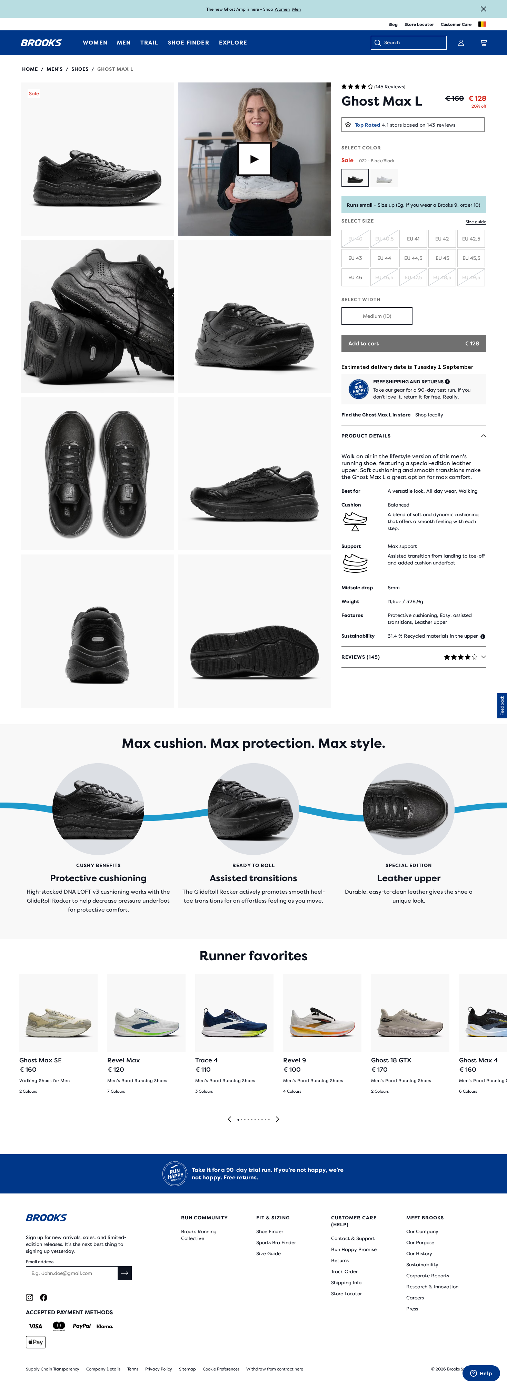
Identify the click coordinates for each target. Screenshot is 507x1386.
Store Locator (419, 24)
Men (296, 9)
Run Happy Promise (354, 1249)
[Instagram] (29, 1297)
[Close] (483, 9)
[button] (97, 159)
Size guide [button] (476, 221)
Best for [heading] (350, 491)
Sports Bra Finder (276, 1242)
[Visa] (36, 1326)
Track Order (344, 1271)
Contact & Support (353, 1238)
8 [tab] (261, 1120)
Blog (393, 24)
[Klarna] (105, 1326)
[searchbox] (411, 43)
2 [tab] (241, 1120)
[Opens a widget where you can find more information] (481, 1374)
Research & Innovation (432, 1286)
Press (412, 1308)
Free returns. (240, 1177)
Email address (39, 1261)
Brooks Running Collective (199, 1235)
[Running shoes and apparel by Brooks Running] (41, 42)
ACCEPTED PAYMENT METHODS (69, 1312)
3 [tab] (244, 1120)
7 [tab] (258, 1120)
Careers (415, 1297)
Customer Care (456, 24)
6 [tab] (255, 1120)
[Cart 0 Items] (483, 43)
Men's (55, 69)
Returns (340, 1260)
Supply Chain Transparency (52, 1369)
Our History (419, 1253)
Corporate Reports (427, 1275)
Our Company (422, 1231)
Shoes (80, 69)
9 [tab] (265, 1120)
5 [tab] (251, 1120)
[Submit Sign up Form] (125, 1273)
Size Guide (268, 1253)
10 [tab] (268, 1120)
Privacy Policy (158, 1369)
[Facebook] (43, 1297)
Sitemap (187, 1369)
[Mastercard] (59, 1326)
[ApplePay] (36, 1342)
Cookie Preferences (221, 1369)
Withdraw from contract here (274, 1369)
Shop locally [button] (429, 414)
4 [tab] (248, 1120)
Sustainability (422, 1264)
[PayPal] (82, 1326)
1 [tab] (238, 1120)
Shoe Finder (269, 1231)
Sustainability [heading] (358, 636)
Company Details (103, 1369)
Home (30, 69)
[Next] (277, 1120)
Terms (132, 1369)
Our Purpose (420, 1242)
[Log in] (461, 42)
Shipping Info (346, 1282)
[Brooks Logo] (83, 1218)
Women (282, 9)
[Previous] (229, 1120)
